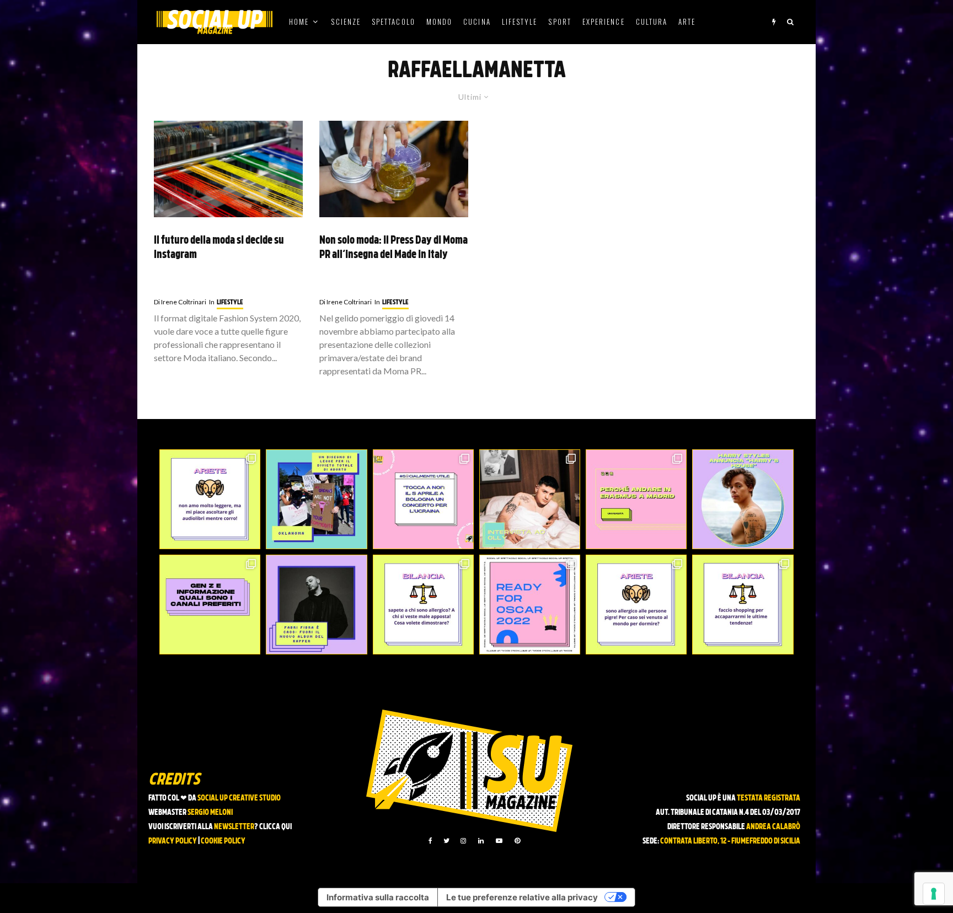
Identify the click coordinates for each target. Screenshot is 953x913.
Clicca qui (275, 827)
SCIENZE (346, 21)
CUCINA (476, 21)
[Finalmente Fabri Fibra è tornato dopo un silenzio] (316, 604)
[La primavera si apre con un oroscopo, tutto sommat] (423, 604)
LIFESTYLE (520, 21)
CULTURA (652, 21)
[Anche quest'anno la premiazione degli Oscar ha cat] (529, 604)
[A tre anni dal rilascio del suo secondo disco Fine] (742, 499)
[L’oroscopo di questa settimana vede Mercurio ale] (742, 604)
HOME (299, 21)
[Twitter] (446, 840)
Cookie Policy (223, 841)
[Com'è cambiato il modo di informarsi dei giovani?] (209, 604)
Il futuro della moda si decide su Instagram (219, 248)
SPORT (559, 21)
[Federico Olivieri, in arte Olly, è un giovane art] (529, 499)
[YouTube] (499, 840)
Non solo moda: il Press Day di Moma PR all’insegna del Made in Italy (393, 248)
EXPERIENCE (603, 21)
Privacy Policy (172, 841)
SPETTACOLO (393, 21)
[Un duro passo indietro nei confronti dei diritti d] (316, 499)
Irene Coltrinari (180, 302)
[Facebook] (430, 840)
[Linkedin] (481, 840)
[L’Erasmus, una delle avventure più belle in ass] (636, 499)
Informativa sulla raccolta (377, 897)
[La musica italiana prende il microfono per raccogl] (423, 499)
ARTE (686, 21)
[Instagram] (463, 840)
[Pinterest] (517, 840)
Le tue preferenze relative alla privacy (522, 897)
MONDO (439, 21)
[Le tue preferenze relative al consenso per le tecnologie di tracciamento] (933, 893)
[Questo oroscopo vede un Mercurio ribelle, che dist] (209, 499)
